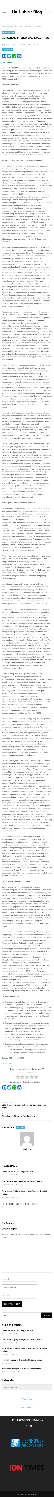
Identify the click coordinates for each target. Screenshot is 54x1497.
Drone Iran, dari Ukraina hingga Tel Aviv (17, 1172)
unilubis (8, 45)
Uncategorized (12, 26)
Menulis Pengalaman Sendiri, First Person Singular (22, 1360)
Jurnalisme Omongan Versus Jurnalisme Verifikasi (22, 1369)
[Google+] (27, 1426)
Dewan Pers (7, 1064)
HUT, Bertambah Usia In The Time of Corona (19, 1204)
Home (4, 26)
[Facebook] (22, 1426)
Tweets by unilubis (27, 1407)
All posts (20, 1127)
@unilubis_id (27, 1399)
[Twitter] (31, 1426)
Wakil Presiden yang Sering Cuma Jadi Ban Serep (21, 1181)
